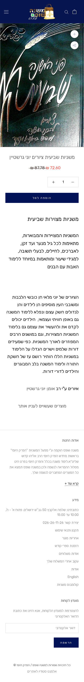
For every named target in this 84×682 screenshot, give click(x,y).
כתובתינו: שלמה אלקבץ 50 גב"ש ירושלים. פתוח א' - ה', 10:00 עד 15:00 (42, 512)
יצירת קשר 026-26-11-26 (61, 523)
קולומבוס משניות (68, 585)
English (73, 577)
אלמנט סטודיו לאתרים (42, 671)
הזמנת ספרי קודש (67, 546)
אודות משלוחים (69, 554)
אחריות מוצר (70, 538)
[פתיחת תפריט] (6, 11)
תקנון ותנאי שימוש (67, 530)
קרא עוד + (72, 484)
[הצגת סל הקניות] (74, 11)
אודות (75, 569)
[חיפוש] (67, 12)
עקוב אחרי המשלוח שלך (63, 561)
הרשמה (66, 642)
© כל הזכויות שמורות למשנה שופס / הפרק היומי (42, 665)
